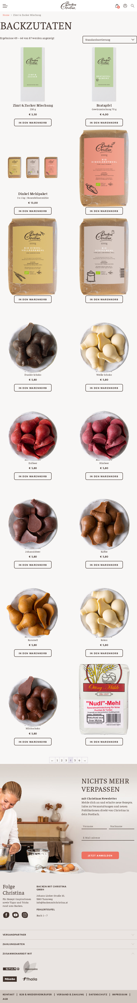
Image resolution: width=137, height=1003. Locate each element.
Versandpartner (14, 934)
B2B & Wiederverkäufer (35, 994)
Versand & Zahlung (70, 994)
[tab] (68, 934)
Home (6, 14)
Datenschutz (98, 994)
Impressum (119, 994)
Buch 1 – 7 (42, 915)
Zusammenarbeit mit (17, 953)
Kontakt (8, 994)
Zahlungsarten (14, 944)
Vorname (88, 826)
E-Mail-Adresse (91, 837)
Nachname (116, 826)
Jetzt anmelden (100, 855)
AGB (5, 999)
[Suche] (132, 6)
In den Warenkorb (33, 123)
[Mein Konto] (125, 6)
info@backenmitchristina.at (52, 902)
